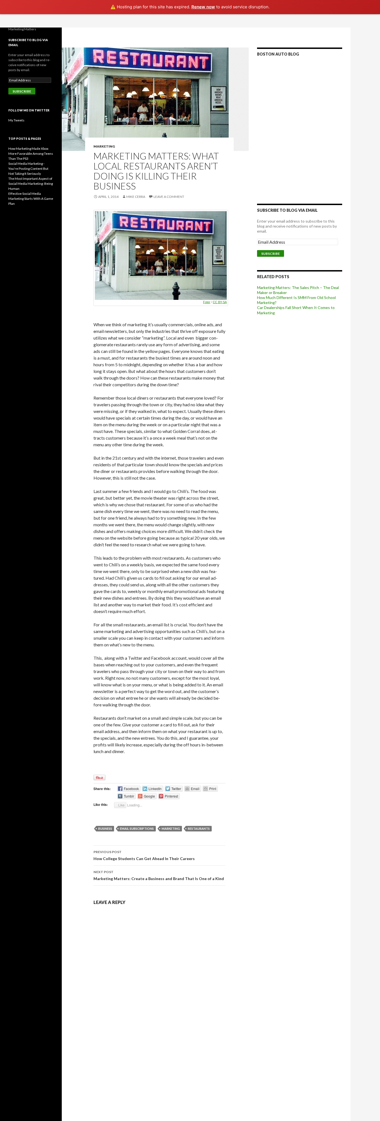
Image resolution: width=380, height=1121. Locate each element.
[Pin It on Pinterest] (99, 777)
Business (105, 828)
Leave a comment (169, 197)
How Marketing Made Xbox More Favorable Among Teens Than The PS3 (30, 153)
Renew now (203, 6)
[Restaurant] (161, 255)
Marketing (104, 146)
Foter (206, 302)
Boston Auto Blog (278, 54)
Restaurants (199, 828)
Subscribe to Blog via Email (287, 210)
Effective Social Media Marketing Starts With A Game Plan (30, 198)
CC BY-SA (220, 302)
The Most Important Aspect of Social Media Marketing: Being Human (30, 183)
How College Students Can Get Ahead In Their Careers (144, 855)
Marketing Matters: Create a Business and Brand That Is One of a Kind (158, 875)
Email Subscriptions (137, 828)
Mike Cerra (135, 197)
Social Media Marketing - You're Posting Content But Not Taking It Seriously (28, 168)
